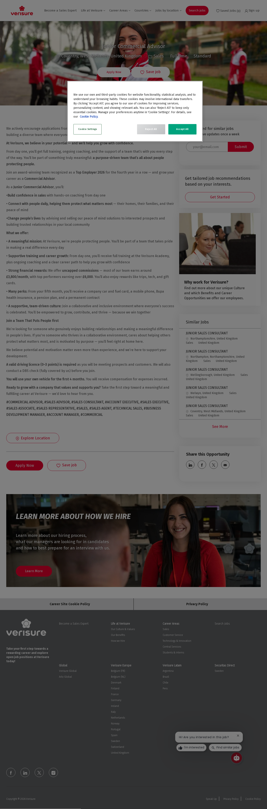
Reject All (151, 129)
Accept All (182, 129)
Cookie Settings (87, 129)
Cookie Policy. (89, 116)
